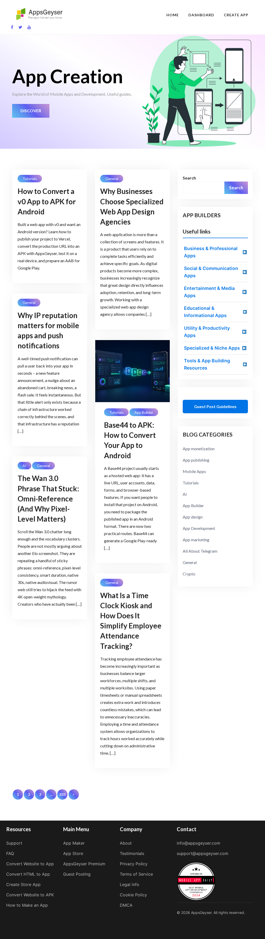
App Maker (74, 843)
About (126, 843)
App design (193, 516)
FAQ (10, 853)
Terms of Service (136, 874)
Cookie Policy (133, 894)
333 (62, 794)
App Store (73, 853)
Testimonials (132, 853)
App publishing (196, 459)
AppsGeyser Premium (84, 863)
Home (172, 15)
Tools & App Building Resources (207, 364)
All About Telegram (200, 551)
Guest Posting (77, 874)
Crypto (189, 573)
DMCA (126, 905)
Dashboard (201, 15)
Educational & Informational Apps (205, 311)
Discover (30, 110)
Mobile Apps (194, 471)
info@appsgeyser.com (198, 843)
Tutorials (30, 178)
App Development (199, 528)
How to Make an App (27, 905)
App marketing (196, 539)
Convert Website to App (30, 863)
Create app (236, 15)
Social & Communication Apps (211, 272)
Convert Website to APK (30, 894)
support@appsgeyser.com (202, 853)
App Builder (143, 412)
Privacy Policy (134, 863)
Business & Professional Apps (211, 252)
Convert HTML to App (28, 874)
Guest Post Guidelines (215, 406)
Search (189, 177)
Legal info (129, 884)
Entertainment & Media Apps (209, 292)
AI (24, 465)
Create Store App (23, 884)
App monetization (199, 448)
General (111, 178)
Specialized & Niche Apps (212, 348)
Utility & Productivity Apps (207, 331)
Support (14, 843)
